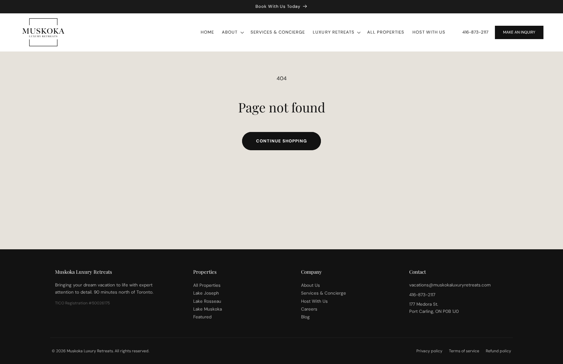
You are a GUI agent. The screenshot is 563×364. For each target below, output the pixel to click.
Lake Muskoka (207, 309)
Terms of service (464, 351)
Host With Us (314, 301)
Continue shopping (281, 141)
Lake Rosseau (207, 301)
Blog (305, 317)
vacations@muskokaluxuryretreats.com (450, 285)
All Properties (207, 285)
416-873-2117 (475, 32)
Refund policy (498, 351)
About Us (310, 285)
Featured (202, 317)
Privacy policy (429, 351)
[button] (232, 32)
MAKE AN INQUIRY (519, 32)
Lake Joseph (206, 293)
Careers (309, 309)
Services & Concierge (323, 293)
